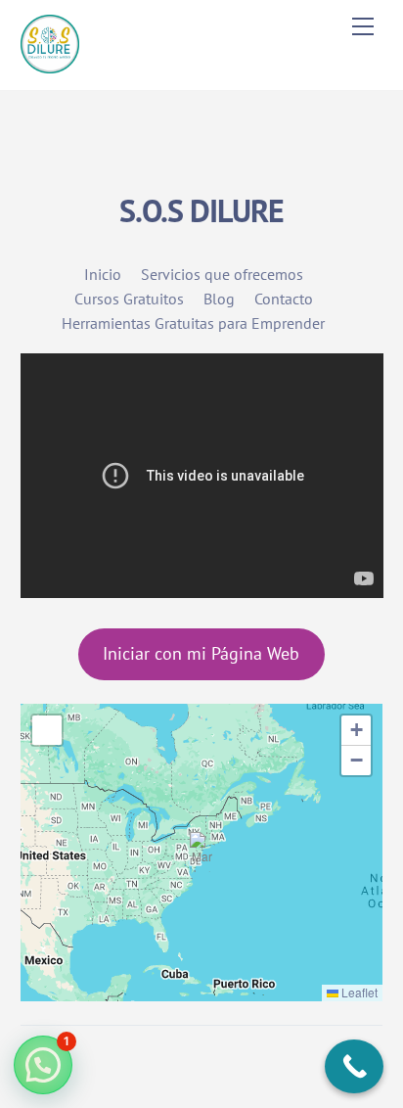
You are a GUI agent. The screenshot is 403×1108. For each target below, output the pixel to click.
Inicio (102, 274)
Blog (219, 298)
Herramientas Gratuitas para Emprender (193, 323)
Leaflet (358, 992)
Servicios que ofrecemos (222, 274)
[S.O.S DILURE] (50, 65)
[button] (202, 852)
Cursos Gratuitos (129, 298)
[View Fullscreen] (47, 730)
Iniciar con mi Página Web (201, 653)
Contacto (283, 298)
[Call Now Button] (354, 1066)
